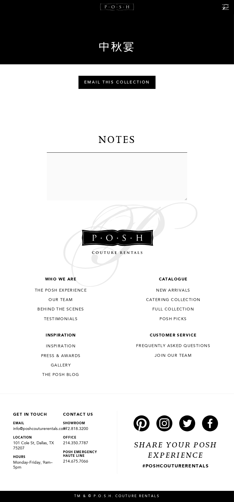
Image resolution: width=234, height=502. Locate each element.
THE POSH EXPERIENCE (61, 290)
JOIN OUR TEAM (173, 356)
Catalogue (173, 279)
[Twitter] (187, 423)
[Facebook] (210, 423)
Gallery (61, 365)
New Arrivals (173, 290)
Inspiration (61, 335)
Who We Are (60, 279)
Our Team (61, 300)
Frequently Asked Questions (173, 346)
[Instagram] (164, 423)
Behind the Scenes (60, 309)
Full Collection (173, 309)
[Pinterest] (142, 423)
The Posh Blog (60, 375)
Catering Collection (173, 300)
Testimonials (61, 319)
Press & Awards (61, 356)
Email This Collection (117, 83)
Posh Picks (173, 319)
